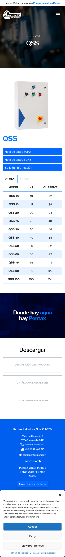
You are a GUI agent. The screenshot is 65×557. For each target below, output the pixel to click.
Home (28, 36)
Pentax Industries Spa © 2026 (32, 429)
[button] (60, 494)
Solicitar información (18, 167)
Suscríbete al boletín (32, 484)
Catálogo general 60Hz (32, 400)
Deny (32, 536)
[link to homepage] (12, 14)
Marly (32, 476)
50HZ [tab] (9, 179)
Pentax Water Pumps (32, 467)
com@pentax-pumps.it (34, 454)
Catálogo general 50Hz (32, 382)
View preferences (32, 545)
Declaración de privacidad (42, 552)
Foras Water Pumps (32, 472)
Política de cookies (19, 552)
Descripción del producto (32, 364)
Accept (32, 526)
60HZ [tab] (24, 179)
